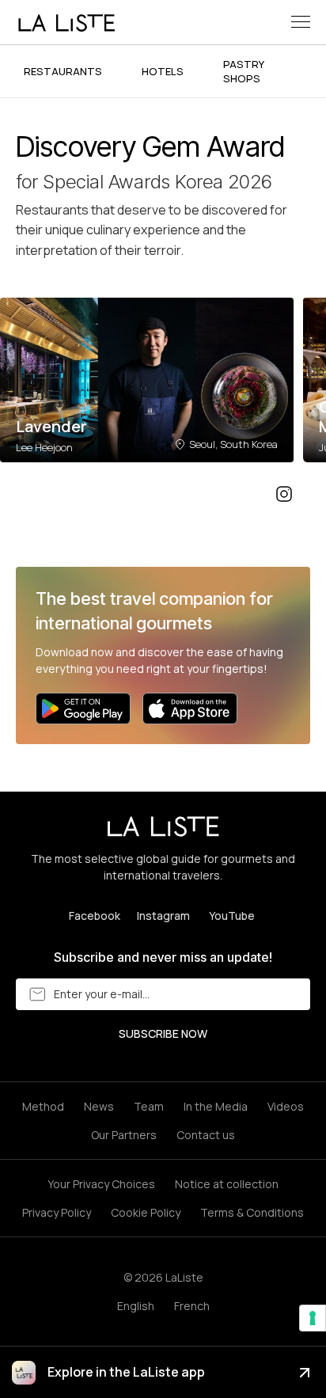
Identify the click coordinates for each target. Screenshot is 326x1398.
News (99, 1106)
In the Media (216, 1106)
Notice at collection (227, 1183)
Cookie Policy (145, 1212)
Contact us (205, 1134)
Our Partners (124, 1134)
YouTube (232, 915)
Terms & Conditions (252, 1212)
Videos (285, 1106)
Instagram (163, 915)
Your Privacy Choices (101, 1183)
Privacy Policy (56, 1212)
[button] (300, 22)
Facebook (94, 915)
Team (149, 1106)
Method (43, 1106)
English (135, 1305)
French (192, 1305)
